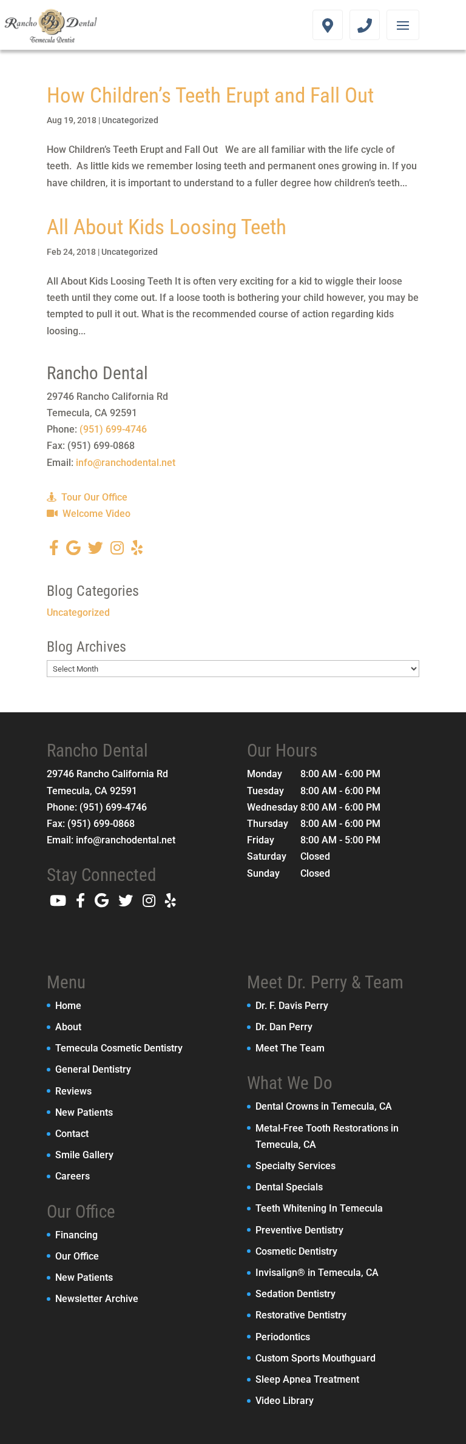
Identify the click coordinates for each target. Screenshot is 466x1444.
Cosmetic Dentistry (296, 1251)
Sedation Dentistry (295, 1294)
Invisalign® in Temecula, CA (317, 1272)
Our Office (77, 1256)
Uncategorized (130, 120)
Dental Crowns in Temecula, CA (323, 1106)
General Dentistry (93, 1069)
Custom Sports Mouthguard (315, 1358)
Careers (72, 1176)
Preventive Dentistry (299, 1230)
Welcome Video (95, 513)
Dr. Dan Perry (283, 1027)
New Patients (84, 1112)
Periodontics (282, 1337)
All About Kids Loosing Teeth (166, 227)
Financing (76, 1235)
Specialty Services (295, 1166)
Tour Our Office (93, 497)
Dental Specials (289, 1187)
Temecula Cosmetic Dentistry (119, 1048)
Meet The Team (290, 1048)
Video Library (284, 1400)
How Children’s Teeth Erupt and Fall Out (210, 95)
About (68, 1027)
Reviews (73, 1091)
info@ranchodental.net (125, 462)
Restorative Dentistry (300, 1315)
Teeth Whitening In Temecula (319, 1208)
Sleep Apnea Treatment (307, 1379)
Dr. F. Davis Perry (291, 1005)
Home (68, 1005)
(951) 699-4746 (113, 429)
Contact (72, 1133)
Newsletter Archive (96, 1298)
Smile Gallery (84, 1155)
